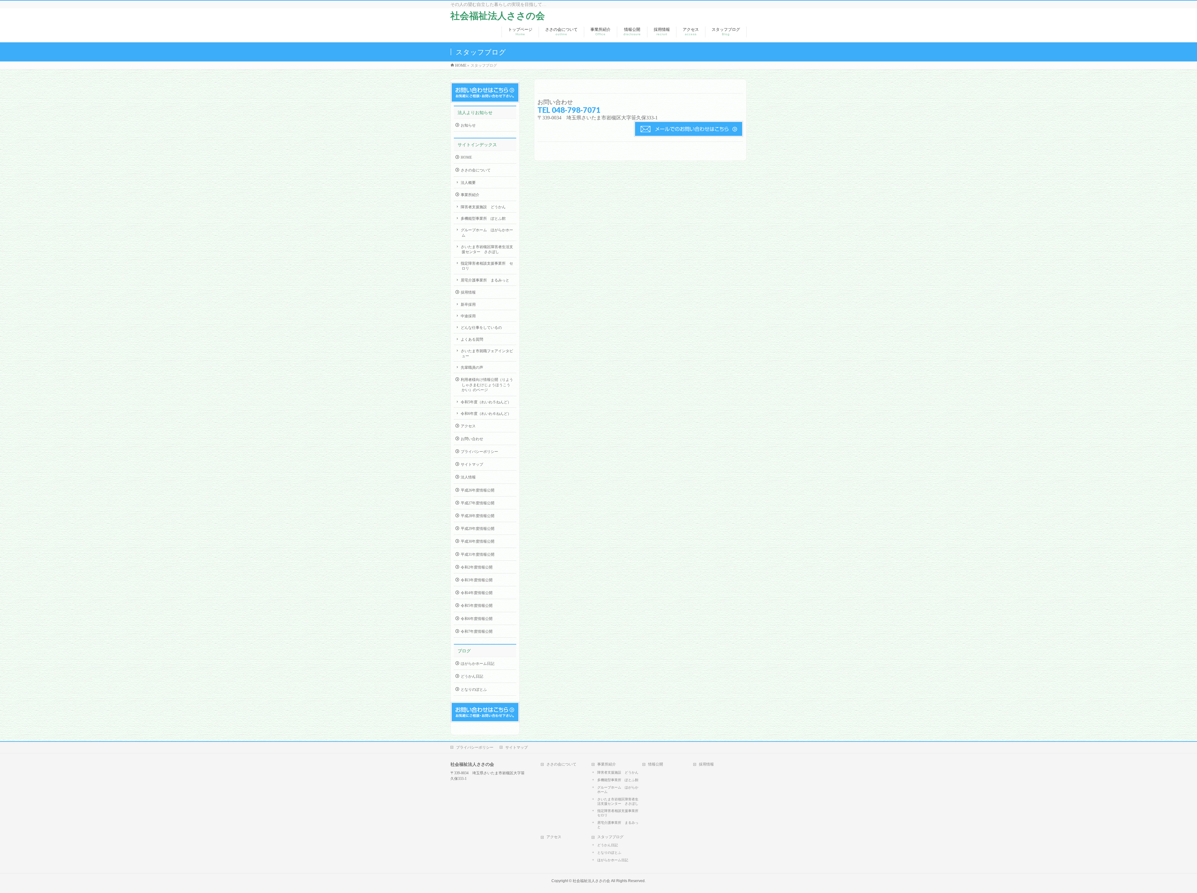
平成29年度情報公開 (477, 528)
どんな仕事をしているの (481, 327)
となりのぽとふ (474, 689)
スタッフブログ (610, 837)
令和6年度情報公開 (477, 619)
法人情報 (468, 477)
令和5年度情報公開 (477, 605)
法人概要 (468, 182)
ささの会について (476, 170)
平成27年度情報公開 (477, 503)
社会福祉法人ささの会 (497, 16)
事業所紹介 (470, 195)
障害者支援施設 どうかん (483, 207)
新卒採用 (468, 304)
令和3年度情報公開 (477, 580)
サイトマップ (472, 464)
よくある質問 (472, 339)
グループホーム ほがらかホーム (487, 232)
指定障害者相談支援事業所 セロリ (487, 266)
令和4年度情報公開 (477, 593)
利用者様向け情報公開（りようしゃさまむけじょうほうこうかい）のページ (487, 384)
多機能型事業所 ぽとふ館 (483, 218)
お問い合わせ (472, 439)
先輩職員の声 (472, 367)
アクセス (468, 426)
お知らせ (468, 125)
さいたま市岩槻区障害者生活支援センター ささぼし (487, 249)
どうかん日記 (472, 676)
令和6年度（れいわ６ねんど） (486, 413)
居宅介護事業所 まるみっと (485, 280)
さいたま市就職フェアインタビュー (487, 353)
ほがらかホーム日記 (477, 663)
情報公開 (655, 764)
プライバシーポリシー (479, 451)
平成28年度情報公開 (477, 516)
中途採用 (468, 316)
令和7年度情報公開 (477, 631)
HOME (466, 157)
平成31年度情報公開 (477, 554)
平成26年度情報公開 (477, 490)
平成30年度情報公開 (477, 541)
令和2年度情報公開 (477, 567)
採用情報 (468, 292)
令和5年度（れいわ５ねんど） (486, 402)
